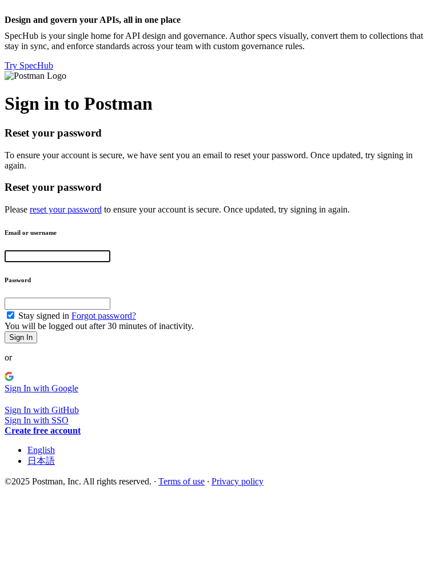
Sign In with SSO (37, 420)
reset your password (66, 209)
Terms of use (181, 481)
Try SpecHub (29, 65)
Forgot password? (103, 315)
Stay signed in (43, 315)
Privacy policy (237, 481)
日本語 (41, 461)
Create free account (43, 430)
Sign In (21, 337)
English (41, 450)
